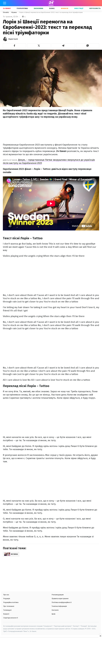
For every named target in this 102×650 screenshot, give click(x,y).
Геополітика (22, 8)
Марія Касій (13, 39)
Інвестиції (78, 8)
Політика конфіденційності (62, 602)
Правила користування (60, 598)
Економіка (38, 8)
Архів (53, 614)
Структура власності (10, 618)
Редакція (6, 598)
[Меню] (4, 3)
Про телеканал (8, 606)
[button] (14, 45)
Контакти (55, 610)
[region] (51, 644)
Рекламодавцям (58, 595)
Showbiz (6, 12)
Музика (14, 12)
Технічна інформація (59, 606)
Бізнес (52, 8)
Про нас (6, 595)
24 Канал (7, 8)
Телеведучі (7, 610)
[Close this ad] (100, 636)
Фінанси (64, 8)
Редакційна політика (10, 602)
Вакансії (6, 614)
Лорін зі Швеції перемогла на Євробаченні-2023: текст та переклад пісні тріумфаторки (51, 12)
